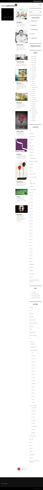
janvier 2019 (34, 73)
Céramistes (31, 139)
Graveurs (31, 170)
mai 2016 (33, 95)
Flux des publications (35, 293)
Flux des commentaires (36, 295)
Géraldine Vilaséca (19, 181)
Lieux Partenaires (32, 189)
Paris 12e (31, 202)
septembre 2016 (35, 87)
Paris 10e (31, 195)
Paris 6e (30, 245)
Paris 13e (31, 205)
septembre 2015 (35, 101)
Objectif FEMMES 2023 (34, 29)
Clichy (30, 142)
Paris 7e (30, 248)
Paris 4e (30, 239)
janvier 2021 (34, 68)
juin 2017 (33, 79)
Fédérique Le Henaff (19, 131)
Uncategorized (32, 273)
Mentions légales (4, 483)
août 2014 (33, 114)
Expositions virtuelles (33, 161)
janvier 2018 (34, 75)
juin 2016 (33, 93)
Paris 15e (31, 211)
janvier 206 (34, 120)
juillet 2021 (34, 64)
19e (30, 130)
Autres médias (32, 136)
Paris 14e (31, 208)
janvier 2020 (34, 69)
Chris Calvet (33, 33)
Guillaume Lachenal (19, 44)
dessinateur (31, 145)
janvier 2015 (34, 108)
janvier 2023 (34, 62)
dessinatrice (31, 152)
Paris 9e (30, 255)
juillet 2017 (34, 77)
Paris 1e (30, 226)
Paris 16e (31, 214)
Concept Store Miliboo (20, 61)
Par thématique (33, 405)
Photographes (32, 264)
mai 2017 (33, 81)
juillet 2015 (34, 105)
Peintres (31, 261)
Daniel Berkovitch (33, 25)
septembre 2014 (35, 112)
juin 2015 (33, 107)
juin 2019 (33, 71)
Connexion (34, 291)
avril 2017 (33, 83)
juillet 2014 (34, 116)
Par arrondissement (34, 350)
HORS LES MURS (32, 173)
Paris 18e (31, 220)
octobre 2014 (34, 110)
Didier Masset (18, 83)
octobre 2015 (34, 99)
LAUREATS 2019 (32, 183)
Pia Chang (18, 196)
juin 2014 (33, 118)
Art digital (31, 133)
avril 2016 (33, 97)
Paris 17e (31, 217)
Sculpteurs (31, 270)
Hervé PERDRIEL (19, 22)
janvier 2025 (34, 58)
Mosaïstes (31, 192)
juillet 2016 (34, 91)
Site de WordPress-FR (36, 297)
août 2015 (33, 103)
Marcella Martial (19, 214)
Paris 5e (30, 242)
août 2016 (33, 89)
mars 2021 (34, 66)
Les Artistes (31, 186)
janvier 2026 (34, 56)
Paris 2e (30, 233)
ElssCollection (18, 154)
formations (31, 164)
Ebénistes (31, 155)
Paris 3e (30, 236)
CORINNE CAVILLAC (34, 38)
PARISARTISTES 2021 (34, 21)
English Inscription (32, 158)
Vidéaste (31, 276)
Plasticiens (31, 267)
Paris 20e (31, 230)
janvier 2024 (34, 60)
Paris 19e (31, 223)
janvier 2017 (34, 85)
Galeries (30, 167)
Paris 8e (30, 251)
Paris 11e (31, 198)
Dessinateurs (31, 149)
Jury (30, 180)
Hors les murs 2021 (33, 177)
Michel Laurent (19, 102)
